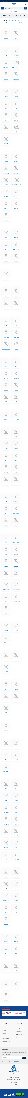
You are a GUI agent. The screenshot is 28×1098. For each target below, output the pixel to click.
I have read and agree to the (11, 1061)
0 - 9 (10, 21)
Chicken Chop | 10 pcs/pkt (22, 1012)
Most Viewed (6, 1008)
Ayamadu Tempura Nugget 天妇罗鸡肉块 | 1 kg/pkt (9, 1012)
